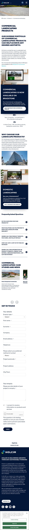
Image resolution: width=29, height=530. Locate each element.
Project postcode (9, 359)
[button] (12, 302)
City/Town (6, 372)
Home (4, 18)
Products (10, 18)
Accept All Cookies (14, 527)
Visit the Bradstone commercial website (13, 108)
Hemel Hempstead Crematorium (9, 281)
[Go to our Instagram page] (14, 507)
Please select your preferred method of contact (12, 352)
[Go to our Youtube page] (10, 507)
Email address (7, 339)
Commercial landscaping (19, 18)
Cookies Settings (14, 519)
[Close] (26, 513)
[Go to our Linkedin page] (3, 507)
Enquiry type (7, 314)
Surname (6, 326)
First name (6, 320)
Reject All (14, 523)
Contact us (6, 501)
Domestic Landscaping (10, 191)
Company (6, 333)
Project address (8, 366)
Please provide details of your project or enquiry (13, 387)
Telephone (6, 345)
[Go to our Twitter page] (7, 507)
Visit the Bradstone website (12, 204)
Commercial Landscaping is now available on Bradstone (13, 94)
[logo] (5, 3)
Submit (8, 429)
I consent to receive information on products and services (16, 407)
